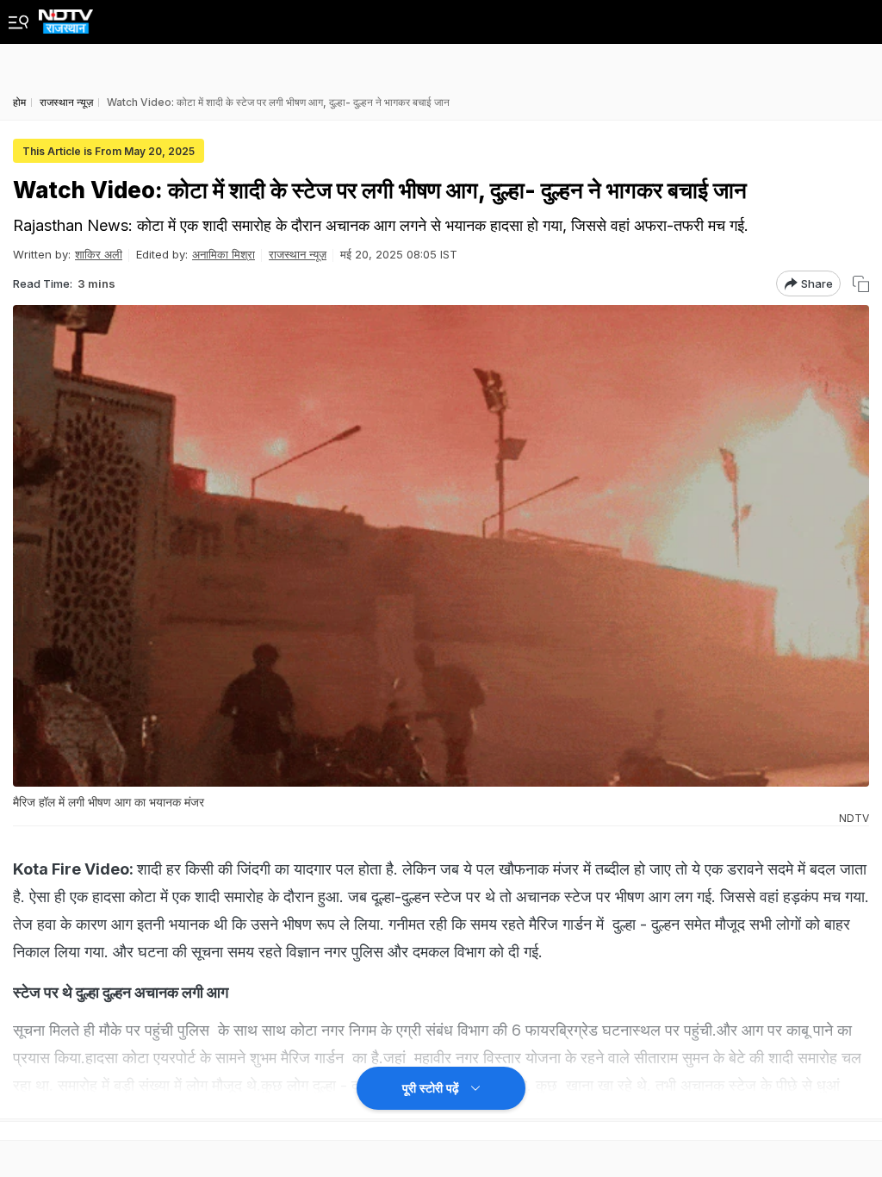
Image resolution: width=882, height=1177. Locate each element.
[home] (66, 17)
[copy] (861, 284)
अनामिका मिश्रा (223, 254)
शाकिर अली (98, 254)
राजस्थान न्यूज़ (297, 254)
